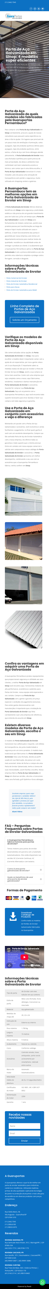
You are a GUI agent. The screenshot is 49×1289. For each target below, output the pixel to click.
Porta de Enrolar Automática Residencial (21, 284)
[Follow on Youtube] (42, 8)
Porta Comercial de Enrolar (16, 278)
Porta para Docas (12, 287)
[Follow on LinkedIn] (38, 8)
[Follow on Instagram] (34, 8)
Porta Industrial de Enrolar (16, 281)
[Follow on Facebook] (31, 8)
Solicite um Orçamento (24, 319)
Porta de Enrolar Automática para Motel (21, 290)
